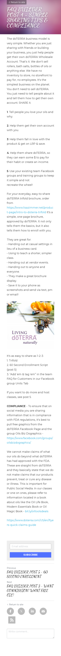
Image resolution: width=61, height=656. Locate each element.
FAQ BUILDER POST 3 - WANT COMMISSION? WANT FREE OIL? (30, 590)
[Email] (43, 611)
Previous (11, 568)
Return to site (18, 2)
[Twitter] (21, 611)
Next (9, 582)
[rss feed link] (11, 620)
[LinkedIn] (32, 611)
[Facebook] (10, 611)
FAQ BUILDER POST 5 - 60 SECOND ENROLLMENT (27, 574)
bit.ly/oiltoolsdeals (36, 511)
